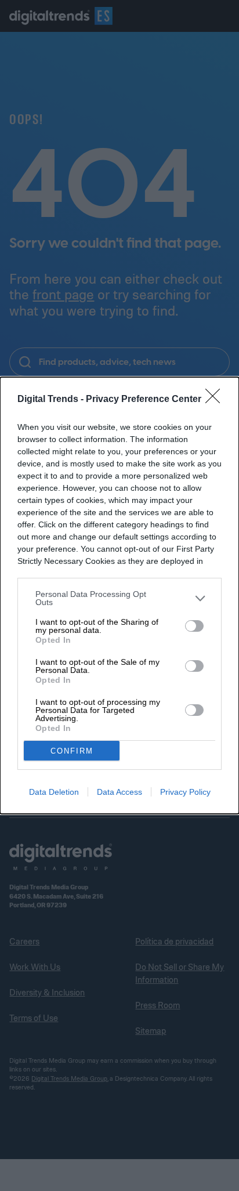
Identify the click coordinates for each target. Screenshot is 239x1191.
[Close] (216, 400)
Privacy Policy (185, 792)
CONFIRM (71, 751)
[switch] (194, 626)
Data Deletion (54, 792)
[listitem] (119, 598)
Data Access (119, 792)
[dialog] (119, 595)
